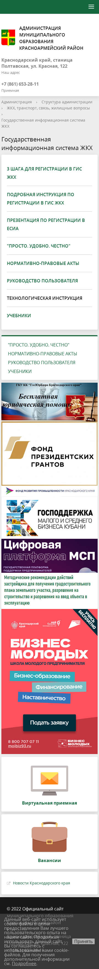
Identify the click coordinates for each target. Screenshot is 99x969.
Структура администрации (67, 101)
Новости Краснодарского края (41, 883)
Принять (83, 941)
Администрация (16, 101)
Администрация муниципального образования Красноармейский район (51, 38)
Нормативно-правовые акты (43, 263)
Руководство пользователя (42, 281)
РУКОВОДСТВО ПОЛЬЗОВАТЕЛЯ (41, 362)
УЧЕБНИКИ (20, 371)
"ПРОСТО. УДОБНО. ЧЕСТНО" (38, 345)
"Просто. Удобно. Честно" (38, 246)
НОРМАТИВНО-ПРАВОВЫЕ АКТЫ (42, 354)
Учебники (19, 316)
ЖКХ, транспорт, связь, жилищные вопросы (48, 108)
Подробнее (24, 963)
